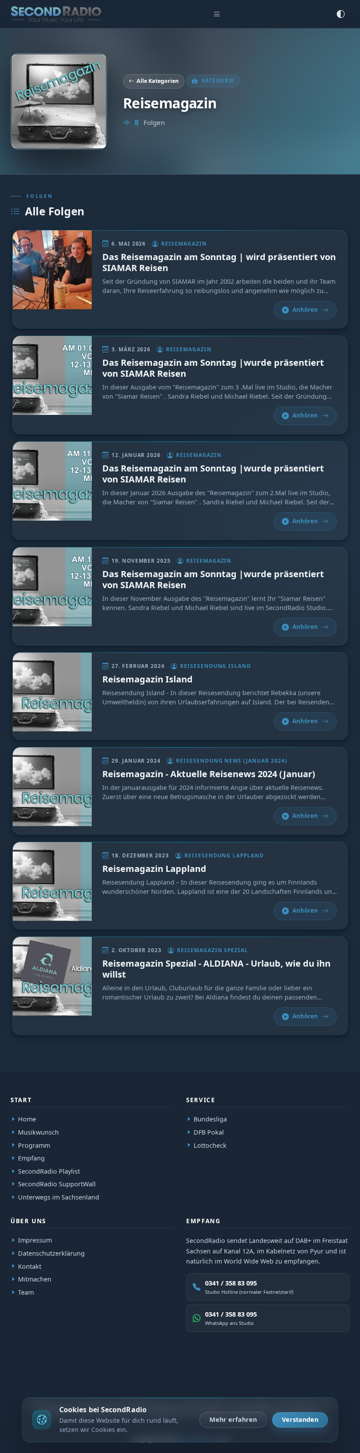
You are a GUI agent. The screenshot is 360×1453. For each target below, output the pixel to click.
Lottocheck (210, 1145)
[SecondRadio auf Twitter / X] (280, 1379)
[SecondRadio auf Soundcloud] (341, 1379)
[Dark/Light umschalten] (340, 14)
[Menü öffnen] (217, 14)
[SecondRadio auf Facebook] (300, 1379)
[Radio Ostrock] (74, 1379)
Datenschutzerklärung (51, 1253)
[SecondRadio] (46, 1379)
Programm (34, 1145)
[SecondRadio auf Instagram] (321, 1379)
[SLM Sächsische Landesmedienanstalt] (109, 1379)
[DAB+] (21, 1379)
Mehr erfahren (233, 1419)
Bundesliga (210, 1119)
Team (26, 1292)
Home (27, 1119)
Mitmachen (34, 1279)
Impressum (35, 1240)
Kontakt (29, 1266)
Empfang (31, 1158)
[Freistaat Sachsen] (138, 1379)
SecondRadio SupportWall (57, 1184)
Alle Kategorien (158, 81)
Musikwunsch (38, 1132)
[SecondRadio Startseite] (56, 14)
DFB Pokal (209, 1132)
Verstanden (300, 1419)
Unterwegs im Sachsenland (58, 1197)
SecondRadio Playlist (49, 1171)
